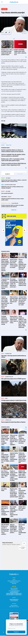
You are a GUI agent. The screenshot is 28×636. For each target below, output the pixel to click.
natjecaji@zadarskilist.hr (14, 592)
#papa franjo (8, 145)
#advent (3, 145)
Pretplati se (16, 631)
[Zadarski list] (14, 2)
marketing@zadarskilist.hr (15, 590)
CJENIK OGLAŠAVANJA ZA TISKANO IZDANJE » (14, 594)
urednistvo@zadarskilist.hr (14, 599)
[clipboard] (9, 32)
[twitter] (6, 32)
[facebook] (2, 32)
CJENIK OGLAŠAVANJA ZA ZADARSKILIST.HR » (14, 593)
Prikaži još (13, 209)
